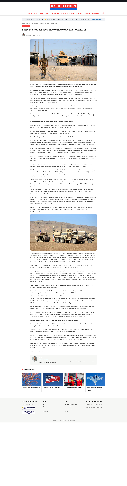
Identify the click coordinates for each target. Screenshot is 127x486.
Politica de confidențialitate (71, 404)
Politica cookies (68, 406)
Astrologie (95, 13)
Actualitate (28, 23)
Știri (35, 13)
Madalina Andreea (30, 34)
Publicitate (45, 411)
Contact (66, 411)
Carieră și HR (55, 13)
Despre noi (45, 406)
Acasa (30, 13)
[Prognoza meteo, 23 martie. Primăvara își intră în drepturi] (31, 379)
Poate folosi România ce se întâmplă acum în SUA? (52, 388)
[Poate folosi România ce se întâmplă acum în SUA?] (53, 379)
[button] (104, 13)
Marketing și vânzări (67, 13)
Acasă (23, 23)
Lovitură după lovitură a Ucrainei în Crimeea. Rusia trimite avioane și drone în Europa (95, 389)
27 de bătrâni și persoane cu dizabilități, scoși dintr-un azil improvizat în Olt (74, 388)
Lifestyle (87, 13)
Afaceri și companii (44, 13)
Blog (44, 409)
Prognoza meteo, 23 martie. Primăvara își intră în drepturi (31, 388)
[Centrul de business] (63, 7)
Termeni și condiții (69, 409)
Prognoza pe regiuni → (96, 19)
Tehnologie (79, 13)
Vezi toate (101, 369)
